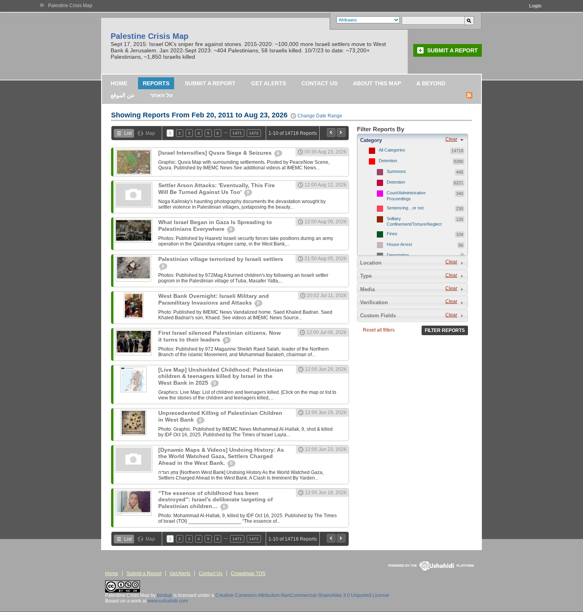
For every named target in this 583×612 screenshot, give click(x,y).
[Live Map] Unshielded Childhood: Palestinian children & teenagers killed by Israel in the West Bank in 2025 (220, 376)
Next (341, 132)
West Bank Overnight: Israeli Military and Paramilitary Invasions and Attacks (213, 299)
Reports (156, 83)
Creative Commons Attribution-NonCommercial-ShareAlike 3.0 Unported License (302, 595)
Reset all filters (379, 330)
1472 (254, 133)
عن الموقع (122, 95)
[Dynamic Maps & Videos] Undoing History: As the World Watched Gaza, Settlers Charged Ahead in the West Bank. (221, 456)
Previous (331, 132)
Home (119, 83)
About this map (377, 83)
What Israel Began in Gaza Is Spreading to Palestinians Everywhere (215, 225)
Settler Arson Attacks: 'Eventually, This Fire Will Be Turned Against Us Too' (216, 188)
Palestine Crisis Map (70, 5)
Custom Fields (378, 315)
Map (150, 133)
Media (367, 289)
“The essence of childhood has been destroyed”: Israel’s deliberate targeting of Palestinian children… (215, 499)
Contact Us (319, 83)
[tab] (412, 140)
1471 (237, 133)
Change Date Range (319, 116)
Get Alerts (268, 83)
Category (371, 140)
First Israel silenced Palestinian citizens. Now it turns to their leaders (219, 336)
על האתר (161, 95)
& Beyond (430, 83)
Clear (451, 139)
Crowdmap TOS (248, 573)
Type (366, 276)
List (128, 133)
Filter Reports (445, 330)
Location (371, 263)
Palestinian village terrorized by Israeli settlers (220, 259)
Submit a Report (452, 50)
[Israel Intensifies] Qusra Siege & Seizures (215, 153)
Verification (374, 302)
